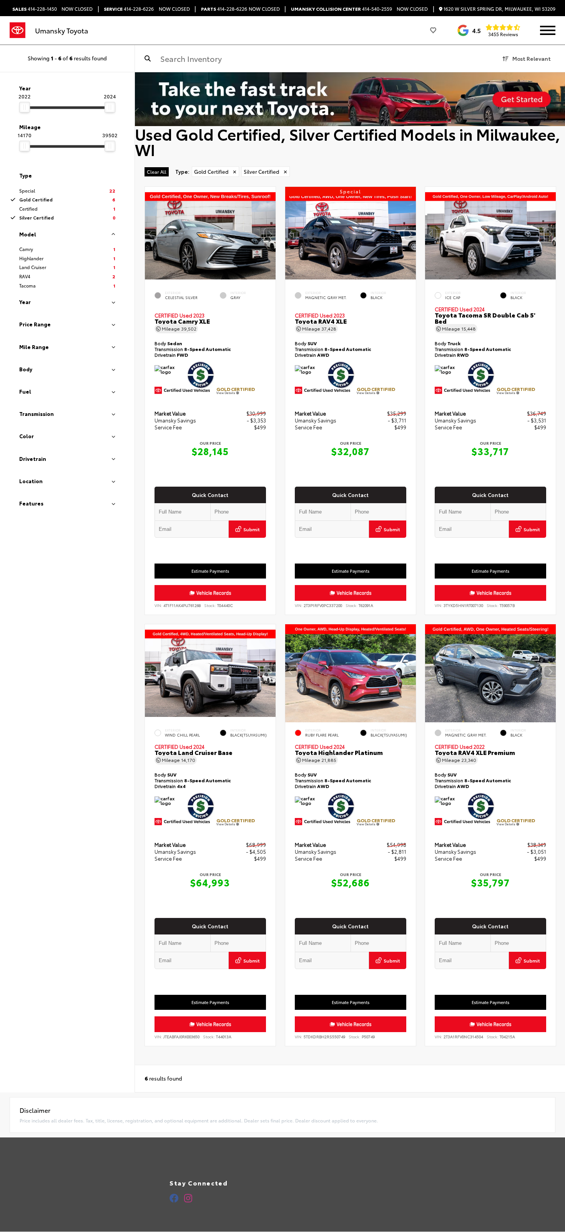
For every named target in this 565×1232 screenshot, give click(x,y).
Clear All (156, 171)
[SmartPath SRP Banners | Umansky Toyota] (350, 99)
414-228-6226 (129, 9)
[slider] (24, 107)
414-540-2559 (341, 9)
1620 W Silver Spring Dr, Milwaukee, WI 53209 (498, 9)
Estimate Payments (210, 571)
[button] (269, 234)
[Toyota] (17, 30)
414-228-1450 (34, 9)
